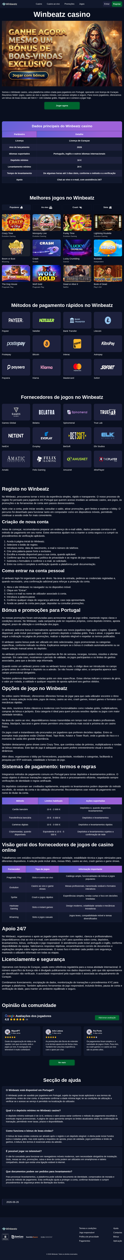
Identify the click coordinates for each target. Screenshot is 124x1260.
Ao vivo (44, 207)
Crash (75, 207)
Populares (14, 207)
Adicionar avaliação (107, 1018)
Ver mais (62, 1062)
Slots (105, 207)
